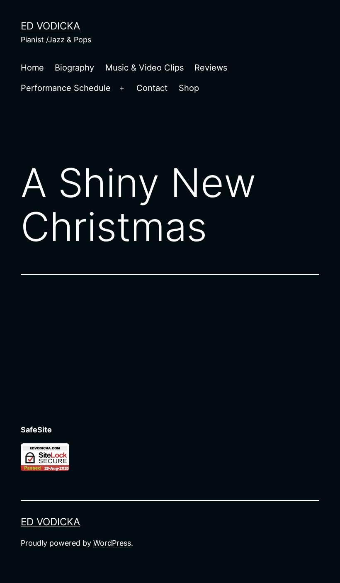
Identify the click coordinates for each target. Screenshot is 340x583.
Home (32, 68)
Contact (152, 88)
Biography (74, 68)
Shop (189, 88)
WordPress (112, 543)
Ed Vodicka (50, 26)
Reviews (210, 68)
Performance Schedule (66, 88)
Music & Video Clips (144, 68)
